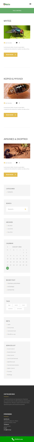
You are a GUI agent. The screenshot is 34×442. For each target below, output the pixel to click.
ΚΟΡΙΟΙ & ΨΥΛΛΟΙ (13, 78)
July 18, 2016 (8, 103)
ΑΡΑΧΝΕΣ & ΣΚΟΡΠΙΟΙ (16, 139)
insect (23, 305)
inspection (10, 308)
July (9, 225)
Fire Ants (9, 371)
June (10, 228)
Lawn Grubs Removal (12, 358)
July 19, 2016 (8, 42)
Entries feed (10, 327)
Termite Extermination (13, 365)
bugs (9, 305)
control (16, 305)
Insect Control (10, 349)
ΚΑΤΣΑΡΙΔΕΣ (10, 286)
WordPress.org (11, 334)
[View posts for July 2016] (7, 247)
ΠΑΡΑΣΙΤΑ (10, 192)
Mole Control (10, 355)
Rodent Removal (11, 352)
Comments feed (11, 331)
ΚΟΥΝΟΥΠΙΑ (10, 290)
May (9, 232)
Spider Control (11, 368)
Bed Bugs (9, 374)
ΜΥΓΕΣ (7, 20)
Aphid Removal (11, 362)
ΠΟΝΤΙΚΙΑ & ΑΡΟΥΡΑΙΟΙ (13, 283)
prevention (19, 308)
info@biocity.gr (7, 429)
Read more (9, 54)
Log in (8, 324)
